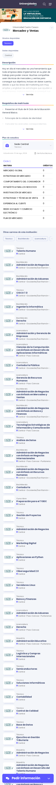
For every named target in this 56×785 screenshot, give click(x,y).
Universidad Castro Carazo (25, 27)
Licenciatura (40, 238)
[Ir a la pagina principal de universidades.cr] (28, 4)
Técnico (8, 43)
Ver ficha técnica (44, 153)
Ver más (29, 94)
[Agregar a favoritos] (52, 28)
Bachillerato (23, 238)
